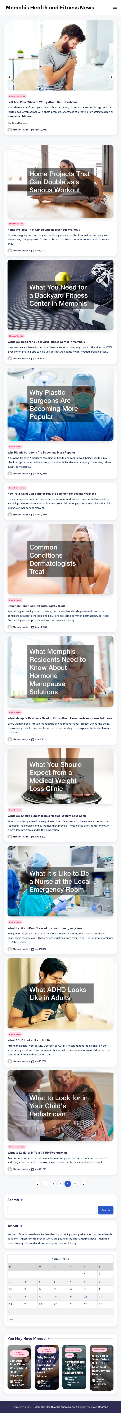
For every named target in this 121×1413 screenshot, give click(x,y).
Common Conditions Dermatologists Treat (36, 606)
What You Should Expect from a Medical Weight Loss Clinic (47, 816)
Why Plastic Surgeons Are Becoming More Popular (41, 452)
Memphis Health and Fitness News (50, 7)
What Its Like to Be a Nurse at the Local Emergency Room (46, 928)
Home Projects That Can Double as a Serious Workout (44, 229)
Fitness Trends (16, 224)
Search (13, 1200)
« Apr (12, 1319)
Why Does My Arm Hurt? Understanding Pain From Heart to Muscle (52, 102)
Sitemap (103, 1407)
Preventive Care (16, 1147)
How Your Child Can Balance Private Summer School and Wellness (52, 493)
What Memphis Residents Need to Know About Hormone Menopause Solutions (60, 718)
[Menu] (115, 8)
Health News (15, 447)
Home (69, 1355)
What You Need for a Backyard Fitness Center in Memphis (46, 342)
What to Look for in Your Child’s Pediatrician (37, 1152)
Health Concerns (17, 96)
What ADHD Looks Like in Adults (29, 1040)
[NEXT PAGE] (83, 1184)
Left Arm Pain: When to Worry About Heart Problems (19, 1368)
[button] (19, 123)
